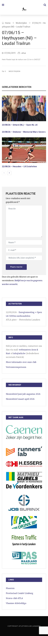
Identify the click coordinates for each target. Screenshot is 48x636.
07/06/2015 (10, 53)
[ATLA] (24, 9)
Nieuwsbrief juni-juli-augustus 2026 (23, 394)
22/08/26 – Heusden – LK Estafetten (19, 166)
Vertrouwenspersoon (16, 367)
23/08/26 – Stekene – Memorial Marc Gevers (24, 132)
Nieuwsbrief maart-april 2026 (20, 399)
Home (7, 23)
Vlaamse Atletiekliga (16, 603)
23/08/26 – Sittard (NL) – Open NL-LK (20, 125)
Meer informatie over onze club (21, 362)
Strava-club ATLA (14, 598)
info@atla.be (19, 353)
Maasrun (10, 588)
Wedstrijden (21, 23)
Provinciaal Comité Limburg (19, 593)
